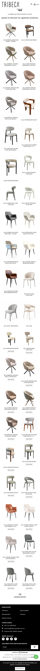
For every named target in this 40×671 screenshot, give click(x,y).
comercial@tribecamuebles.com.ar (14, 628)
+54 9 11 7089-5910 (10, 625)
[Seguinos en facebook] (7, 639)
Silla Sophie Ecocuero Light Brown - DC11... (11, 525)
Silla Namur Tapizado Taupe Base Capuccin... (29, 88)
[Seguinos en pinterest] (15, 639)
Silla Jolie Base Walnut (11, 492)
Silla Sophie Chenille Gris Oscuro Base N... (11, 558)
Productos (5, 610)
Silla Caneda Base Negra (29, 40)
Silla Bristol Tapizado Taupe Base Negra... (11, 435)
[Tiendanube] (20, 652)
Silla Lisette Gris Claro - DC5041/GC (29, 493)
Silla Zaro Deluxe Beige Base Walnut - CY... (29, 145)
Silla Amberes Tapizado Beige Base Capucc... (11, 64)
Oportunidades (24, 610)
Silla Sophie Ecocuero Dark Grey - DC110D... (11, 233)
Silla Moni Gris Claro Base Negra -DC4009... (11, 584)
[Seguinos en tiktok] (11, 639)
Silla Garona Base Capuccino (29, 349)
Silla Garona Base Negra (11, 348)
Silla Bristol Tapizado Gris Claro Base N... (11, 118)
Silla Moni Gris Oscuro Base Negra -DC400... (29, 552)
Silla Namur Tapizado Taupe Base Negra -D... (11, 408)
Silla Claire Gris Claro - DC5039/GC (11, 204)
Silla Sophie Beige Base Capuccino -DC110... (11, 262)
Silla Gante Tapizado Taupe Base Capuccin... (29, 64)
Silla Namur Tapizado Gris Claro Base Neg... (11, 88)
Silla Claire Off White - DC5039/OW (29, 173)
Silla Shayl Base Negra (11, 326)
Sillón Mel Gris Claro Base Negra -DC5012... (29, 584)
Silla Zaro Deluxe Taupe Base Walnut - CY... (29, 435)
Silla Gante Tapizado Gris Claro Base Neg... (29, 381)
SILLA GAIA (29, 326)
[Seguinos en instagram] (3, 639)
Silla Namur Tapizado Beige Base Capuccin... (29, 408)
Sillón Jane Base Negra (11, 180)
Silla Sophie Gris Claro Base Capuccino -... (29, 233)
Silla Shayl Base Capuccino (29, 294)
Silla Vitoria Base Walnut (29, 120)
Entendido (20, 668)
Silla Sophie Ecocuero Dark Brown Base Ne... (11, 292)
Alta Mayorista (6, 614)
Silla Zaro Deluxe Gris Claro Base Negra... (11, 149)
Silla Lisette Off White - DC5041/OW (29, 204)
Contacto (22, 614)
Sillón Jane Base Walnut (11, 467)
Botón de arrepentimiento (20, 659)
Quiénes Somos (6, 618)
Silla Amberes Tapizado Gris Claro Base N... (11, 376)
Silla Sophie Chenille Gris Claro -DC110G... (29, 525)
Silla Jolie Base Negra (29, 461)
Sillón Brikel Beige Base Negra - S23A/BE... (11, 40)
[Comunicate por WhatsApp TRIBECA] (36, 657)
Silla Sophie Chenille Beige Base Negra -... (29, 262)
